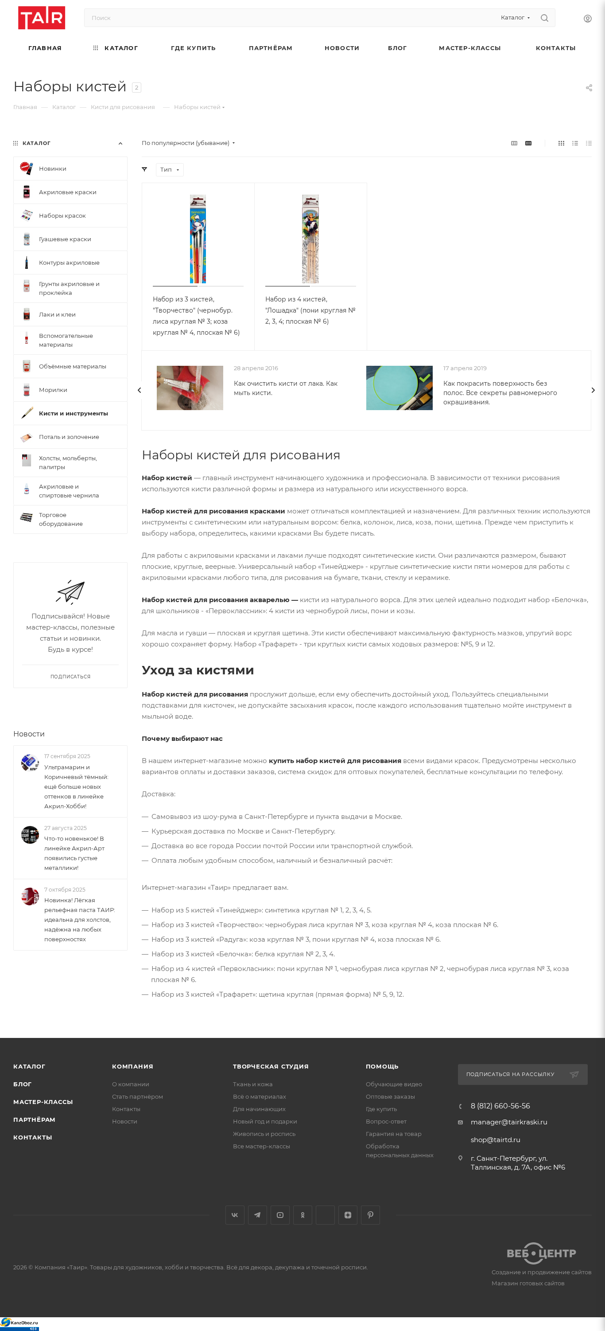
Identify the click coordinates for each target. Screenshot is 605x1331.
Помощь (382, 1066)
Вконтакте (234, 1215)
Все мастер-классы (261, 1146)
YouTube (280, 1215)
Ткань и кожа (253, 1084)
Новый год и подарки (265, 1121)
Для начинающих (259, 1108)
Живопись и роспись (264, 1133)
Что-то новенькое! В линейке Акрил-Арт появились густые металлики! (74, 853)
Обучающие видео (394, 1084)
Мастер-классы (43, 1101)
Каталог (29, 1066)
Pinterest (370, 1215)
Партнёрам (34, 1119)
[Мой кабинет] (588, 19)
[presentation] (139, 390)
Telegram (257, 1215)
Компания (132, 1066)
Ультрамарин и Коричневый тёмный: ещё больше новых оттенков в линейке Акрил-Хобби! (76, 786)
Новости (29, 734)
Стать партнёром (137, 1096)
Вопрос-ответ (386, 1121)
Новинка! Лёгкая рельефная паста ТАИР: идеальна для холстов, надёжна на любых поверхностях (79, 919)
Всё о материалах (259, 1096)
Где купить (381, 1108)
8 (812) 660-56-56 (500, 1106)
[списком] (575, 143)
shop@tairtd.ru (495, 1139)
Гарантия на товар (394, 1133)
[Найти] (544, 17)
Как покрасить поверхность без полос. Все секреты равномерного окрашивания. (500, 393)
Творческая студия (271, 1066)
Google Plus (325, 1215)
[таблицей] (589, 143)
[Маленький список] (514, 143)
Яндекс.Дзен (347, 1215)
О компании (130, 1084)
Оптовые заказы (390, 1096)
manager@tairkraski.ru (509, 1122)
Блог (22, 1084)
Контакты (32, 1137)
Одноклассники (302, 1215)
